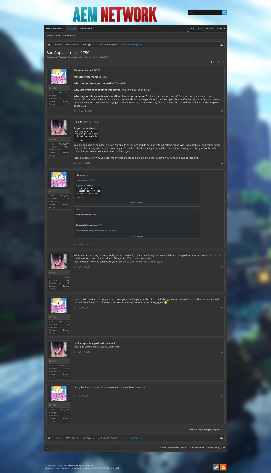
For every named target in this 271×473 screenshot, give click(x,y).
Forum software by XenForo (95, 468)
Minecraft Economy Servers (57, 468)
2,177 (67, 147)
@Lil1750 (91, 121)
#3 (222, 244)
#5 (222, 308)
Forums (71, 28)
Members (85, 28)
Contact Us (173, 447)
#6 (222, 352)
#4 (222, 267)
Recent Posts (69, 35)
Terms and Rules (196, 447)
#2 (222, 163)
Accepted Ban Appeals (68, 57)
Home (163, 447)
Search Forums (53, 35)
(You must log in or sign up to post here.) (207, 429)
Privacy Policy (213, 447)
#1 (222, 111)
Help (183, 447)
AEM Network (53, 28)
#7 (222, 396)
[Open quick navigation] (221, 45)
